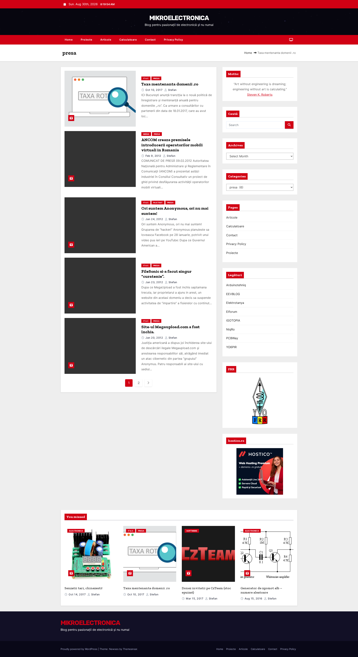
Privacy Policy (173, 39)
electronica (76, 531)
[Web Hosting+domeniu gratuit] (259, 471)
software (191, 531)
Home (69, 39)
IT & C (146, 78)
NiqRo (230, 329)
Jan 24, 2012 (154, 219)
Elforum (231, 312)
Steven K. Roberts (259, 94)
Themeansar (130, 649)
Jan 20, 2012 (154, 337)
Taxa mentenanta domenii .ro (169, 84)
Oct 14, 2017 (78, 594)
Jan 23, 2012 (154, 282)
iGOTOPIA (233, 320)
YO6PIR (231, 347)
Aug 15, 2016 (254, 598)
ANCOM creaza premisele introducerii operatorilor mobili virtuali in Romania (172, 144)
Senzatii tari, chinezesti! (83, 588)
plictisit (158, 202)
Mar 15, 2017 (195, 598)
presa (156, 78)
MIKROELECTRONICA (179, 18)
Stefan (172, 89)
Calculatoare (128, 39)
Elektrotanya (235, 303)
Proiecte (86, 39)
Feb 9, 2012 (153, 155)
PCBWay (232, 338)
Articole (105, 39)
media (146, 134)
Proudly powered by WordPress (79, 649)
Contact (150, 39)
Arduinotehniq (236, 285)
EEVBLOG (233, 294)
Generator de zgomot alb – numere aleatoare (261, 590)
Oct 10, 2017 (154, 89)
